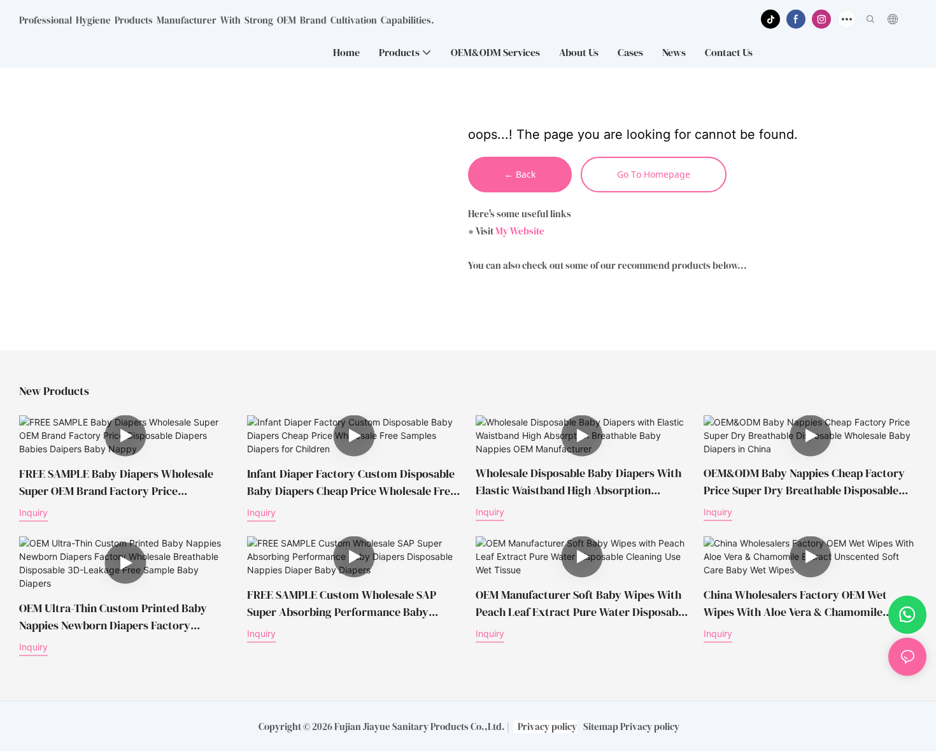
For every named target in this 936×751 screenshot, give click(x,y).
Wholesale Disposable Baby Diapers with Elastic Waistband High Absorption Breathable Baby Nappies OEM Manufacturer (578, 482)
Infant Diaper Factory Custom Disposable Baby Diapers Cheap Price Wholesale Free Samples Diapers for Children (351, 482)
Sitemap (600, 726)
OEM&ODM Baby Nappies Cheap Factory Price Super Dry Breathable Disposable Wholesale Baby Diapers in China (804, 482)
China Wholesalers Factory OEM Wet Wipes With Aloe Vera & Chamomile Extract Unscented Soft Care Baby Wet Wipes (800, 603)
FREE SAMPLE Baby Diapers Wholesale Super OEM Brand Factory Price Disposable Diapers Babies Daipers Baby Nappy (119, 482)
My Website (519, 231)
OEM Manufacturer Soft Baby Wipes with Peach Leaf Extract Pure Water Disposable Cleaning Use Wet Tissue (581, 603)
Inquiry (33, 512)
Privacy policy (547, 726)
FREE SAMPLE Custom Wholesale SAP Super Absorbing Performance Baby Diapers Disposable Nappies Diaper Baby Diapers (348, 603)
